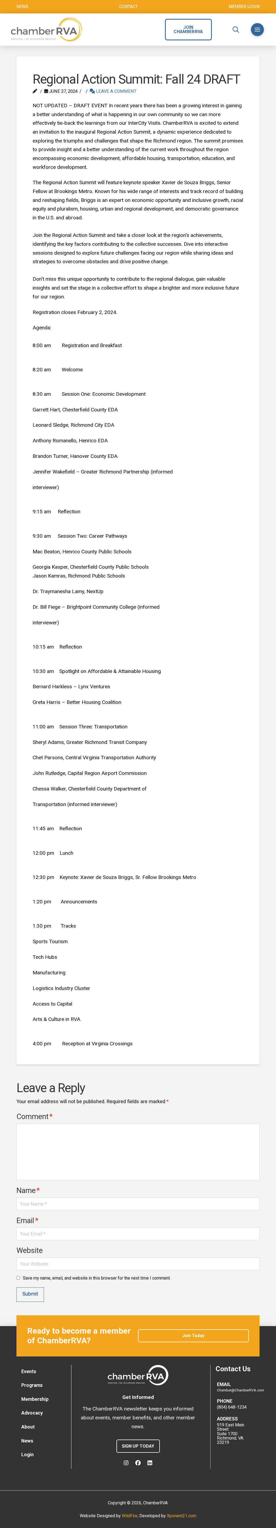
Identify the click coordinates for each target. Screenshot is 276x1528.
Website (29, 1250)
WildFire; (130, 1515)
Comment (34, 1116)
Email (27, 1220)
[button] (235, 29)
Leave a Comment (115, 91)
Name (27, 1190)
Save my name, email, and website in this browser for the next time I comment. (97, 1278)
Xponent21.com (181, 1515)
